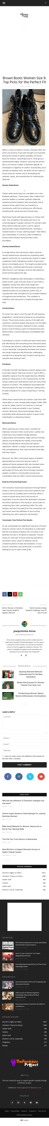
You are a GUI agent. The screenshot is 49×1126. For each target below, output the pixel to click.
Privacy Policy (15, 1111)
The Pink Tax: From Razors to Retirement (19, 839)
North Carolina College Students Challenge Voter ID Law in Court (36, 610)
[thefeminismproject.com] (24, 15)
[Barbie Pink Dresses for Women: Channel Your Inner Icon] (8, 685)
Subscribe (41, 774)
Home (7, 1111)
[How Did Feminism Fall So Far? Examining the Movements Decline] (8, 985)
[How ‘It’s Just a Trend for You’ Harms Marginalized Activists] (8, 956)
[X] (10, 594)
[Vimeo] (30, 1103)
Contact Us (32, 1111)
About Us (24, 1111)
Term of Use (42, 1111)
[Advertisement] (24, 45)
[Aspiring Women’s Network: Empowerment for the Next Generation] (8, 674)
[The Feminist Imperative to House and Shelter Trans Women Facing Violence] (8, 946)
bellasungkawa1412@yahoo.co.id (29, 1088)
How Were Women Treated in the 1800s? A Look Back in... (30, 1005)
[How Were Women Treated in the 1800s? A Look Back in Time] (8, 1007)
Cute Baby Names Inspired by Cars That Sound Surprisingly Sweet (30, 965)
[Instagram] (27, 655)
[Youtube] (37, 1103)
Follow (19, 774)
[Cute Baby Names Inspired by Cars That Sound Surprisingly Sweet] (8, 967)
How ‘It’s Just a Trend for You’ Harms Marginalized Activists (27, 954)
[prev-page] (22, 704)
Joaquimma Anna (25, 631)
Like (7, 774)
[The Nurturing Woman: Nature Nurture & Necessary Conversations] (8, 696)
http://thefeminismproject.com (24, 634)
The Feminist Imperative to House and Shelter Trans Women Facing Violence (31, 943)
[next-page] (25, 704)
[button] (4, 3)
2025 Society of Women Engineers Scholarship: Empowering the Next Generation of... (27, 995)
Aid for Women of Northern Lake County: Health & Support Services (12, 610)
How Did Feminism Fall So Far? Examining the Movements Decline (30, 983)
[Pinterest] (15, 594)
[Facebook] (4, 594)
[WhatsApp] (20, 594)
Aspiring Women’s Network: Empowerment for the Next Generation (31, 674)
